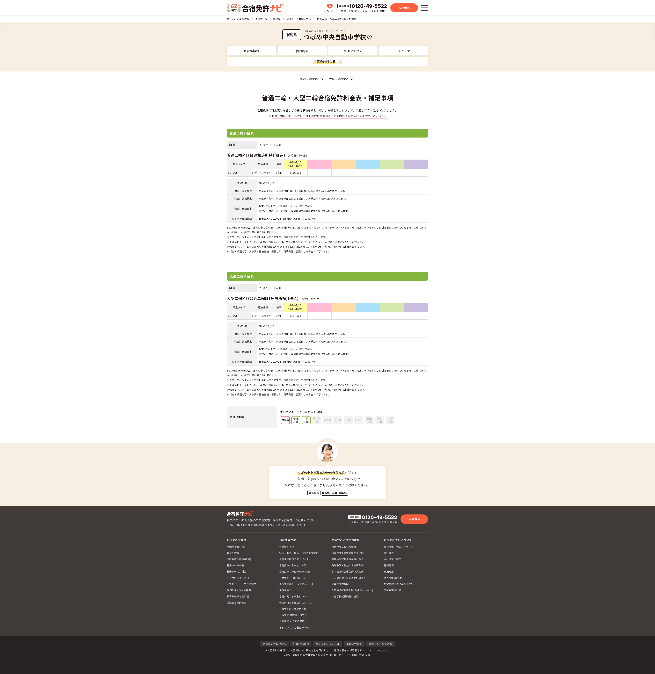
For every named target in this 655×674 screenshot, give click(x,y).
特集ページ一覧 (235, 565)
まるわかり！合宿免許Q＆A (294, 627)
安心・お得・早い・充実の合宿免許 (299, 553)
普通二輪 (295, 420)
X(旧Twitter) (301, 643)
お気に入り (330, 8)
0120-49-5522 (369, 6)
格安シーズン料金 (236, 571)
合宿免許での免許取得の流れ (295, 571)
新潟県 (291, 34)
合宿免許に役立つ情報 (346, 540)
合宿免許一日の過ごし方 (292, 577)
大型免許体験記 (340, 584)
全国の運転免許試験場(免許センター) (352, 590)
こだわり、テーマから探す (241, 584)
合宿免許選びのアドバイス (294, 559)
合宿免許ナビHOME (274, 643)
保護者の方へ (286, 590)
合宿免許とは (287, 540)
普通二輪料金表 (310, 79)
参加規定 (389, 571)
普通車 (285, 420)
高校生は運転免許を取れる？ (348, 559)
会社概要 (389, 553)
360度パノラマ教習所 (239, 590)
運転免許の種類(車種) (239, 559)
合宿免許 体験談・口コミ (293, 615)
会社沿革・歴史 (392, 559)
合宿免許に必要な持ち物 (292, 609)
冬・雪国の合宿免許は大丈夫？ (349, 571)
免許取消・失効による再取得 (348, 565)
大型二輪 (306, 420)
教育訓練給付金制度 (238, 596)
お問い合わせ (354, 643)
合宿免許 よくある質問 (291, 621)
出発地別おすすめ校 (238, 577)
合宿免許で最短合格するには (348, 553)
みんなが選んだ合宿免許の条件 (349, 577)
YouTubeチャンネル (328, 643)
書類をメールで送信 (380, 643)
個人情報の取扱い (394, 577)
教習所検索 (233, 553)
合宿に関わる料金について (294, 596)
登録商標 (389, 565)
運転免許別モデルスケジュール (296, 584)
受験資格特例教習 (237, 602)
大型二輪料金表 (339, 79)
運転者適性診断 (392, 590)
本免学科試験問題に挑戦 (345, 596)
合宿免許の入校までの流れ (294, 565)
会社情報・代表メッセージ (398, 546)
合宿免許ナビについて (398, 540)
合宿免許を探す (236, 540)
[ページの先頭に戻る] (646, 665)
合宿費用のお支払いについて (295, 602)
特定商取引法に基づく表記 (398, 584)
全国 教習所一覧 (236, 546)
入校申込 (404, 8)
